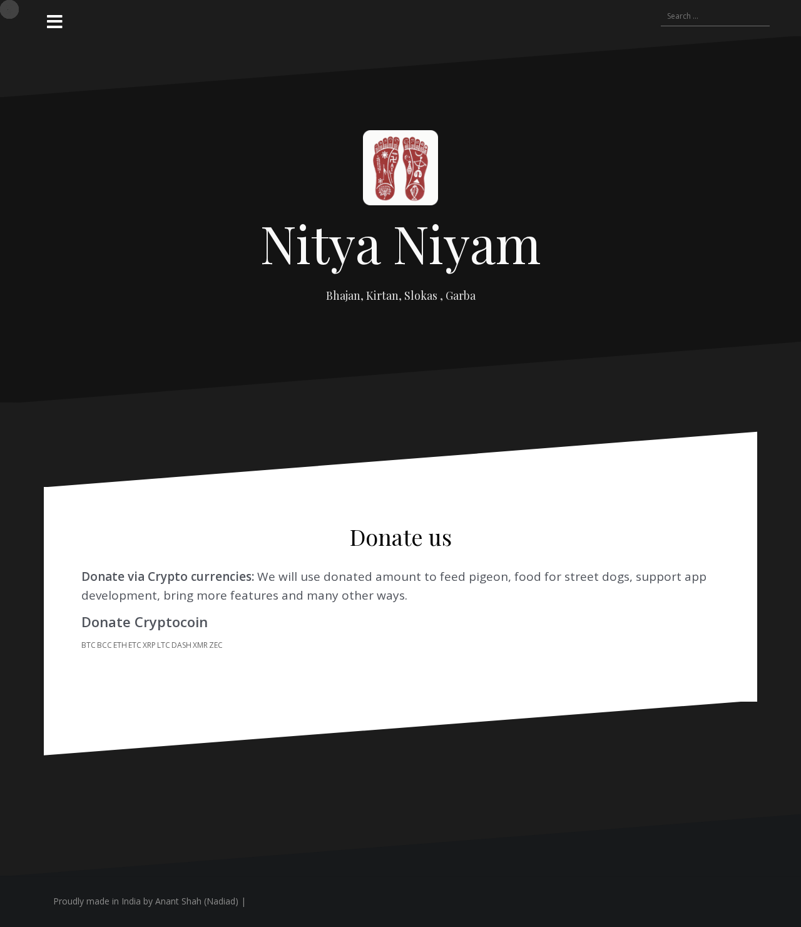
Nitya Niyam (400, 242)
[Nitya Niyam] (400, 171)
